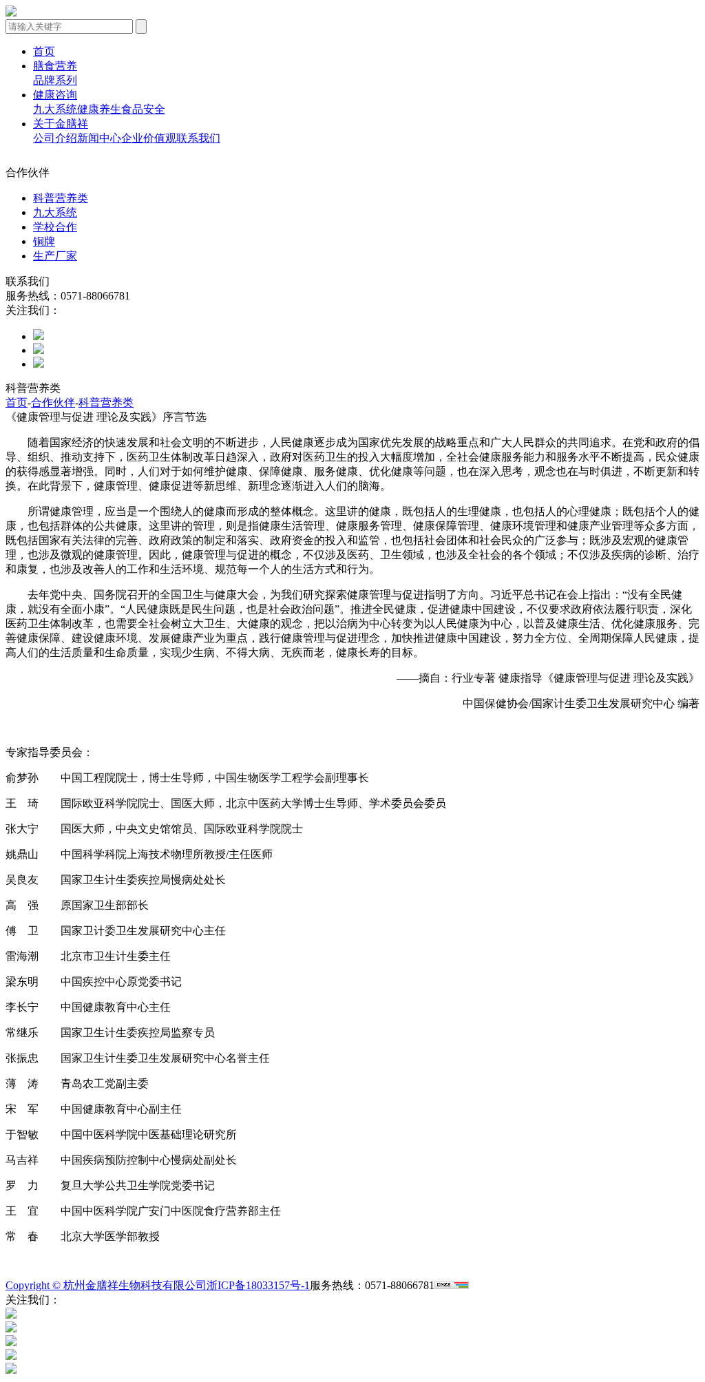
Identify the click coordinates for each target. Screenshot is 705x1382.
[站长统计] (451, 1285)
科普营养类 (60, 198)
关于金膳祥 (60, 123)
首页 (44, 51)
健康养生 (99, 109)
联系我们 (198, 138)
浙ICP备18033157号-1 (258, 1285)
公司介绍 (55, 138)
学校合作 (55, 227)
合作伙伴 (53, 402)
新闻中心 (99, 138)
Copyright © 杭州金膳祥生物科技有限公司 (106, 1285)
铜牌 (44, 241)
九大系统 (55, 109)
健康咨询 (55, 95)
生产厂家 (55, 256)
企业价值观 (148, 138)
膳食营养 (55, 66)
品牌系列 (55, 80)
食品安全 (143, 109)
